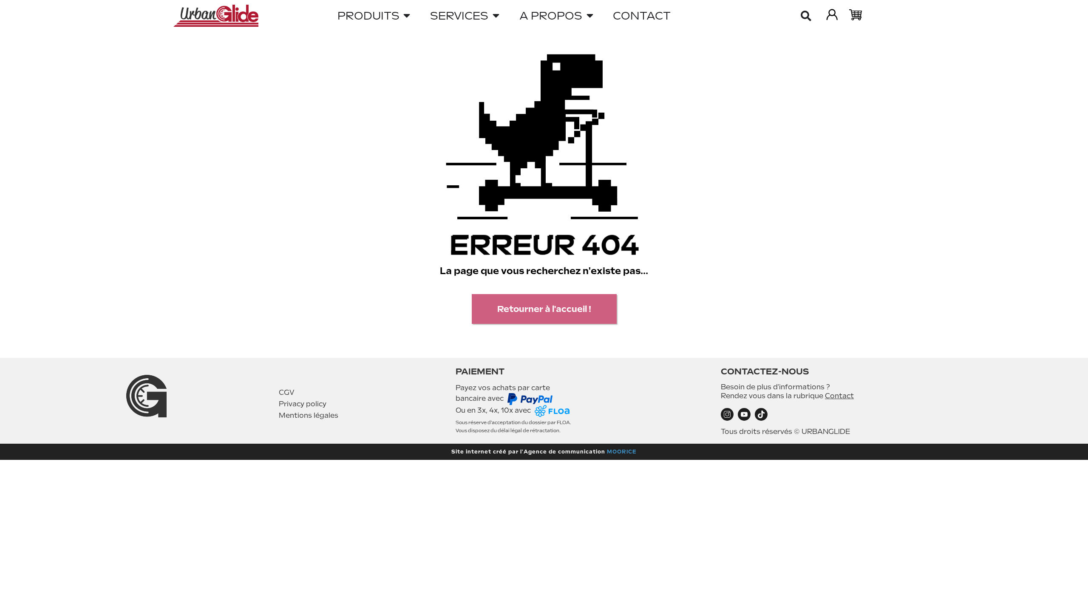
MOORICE (622, 452)
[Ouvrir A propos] (589, 16)
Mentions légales (308, 415)
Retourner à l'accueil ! (544, 309)
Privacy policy (302, 404)
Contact (839, 396)
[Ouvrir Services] (496, 16)
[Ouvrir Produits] (407, 16)
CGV (287, 392)
